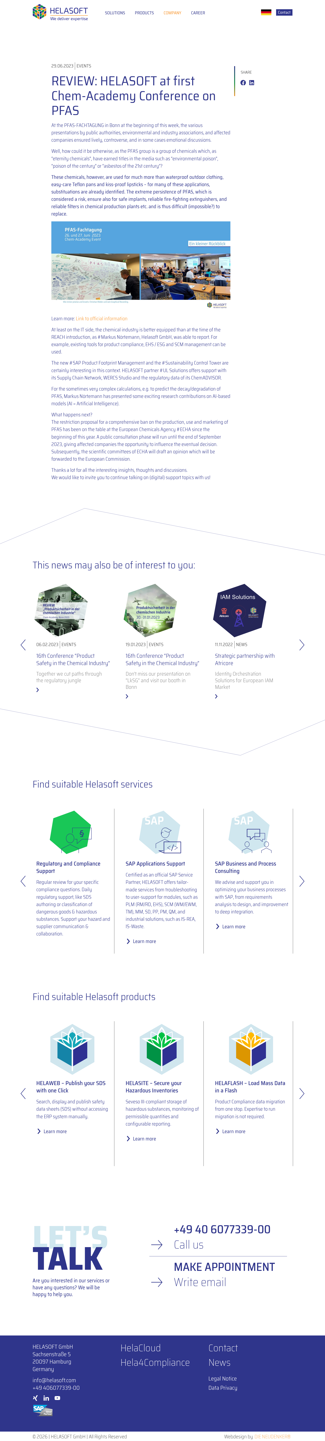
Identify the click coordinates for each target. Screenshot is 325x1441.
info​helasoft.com (54, 1380)
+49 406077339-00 (56, 1387)
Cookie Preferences (230, 1397)
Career (198, 13)
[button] (243, 82)
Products (144, 13)
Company (172, 13)
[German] (266, 12)
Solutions (115, 13)
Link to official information (102, 318)
